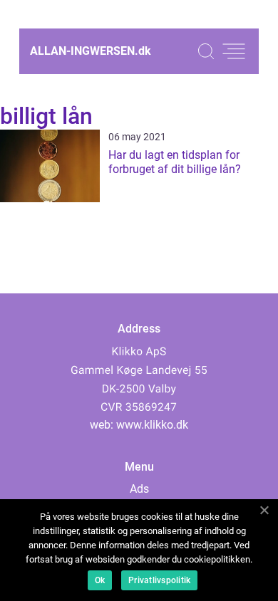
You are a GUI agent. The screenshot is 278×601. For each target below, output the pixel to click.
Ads (139, 489)
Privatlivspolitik (159, 580)
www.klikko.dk (152, 425)
